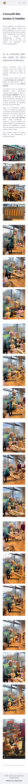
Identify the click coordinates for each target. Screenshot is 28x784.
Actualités (5, 69)
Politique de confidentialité (14, 780)
